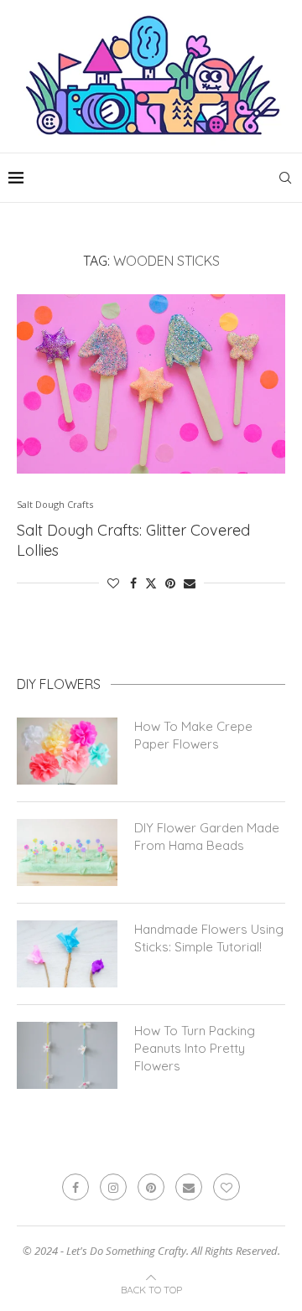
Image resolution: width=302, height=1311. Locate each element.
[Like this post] (113, 583)
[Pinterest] (151, 1187)
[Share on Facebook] (133, 583)
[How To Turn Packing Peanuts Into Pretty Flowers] (67, 1055)
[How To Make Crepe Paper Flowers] (67, 751)
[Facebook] (75, 1187)
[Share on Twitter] (151, 583)
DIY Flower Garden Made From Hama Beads (206, 836)
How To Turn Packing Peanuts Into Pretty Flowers (194, 1048)
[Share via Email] (189, 583)
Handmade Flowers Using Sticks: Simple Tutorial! (209, 938)
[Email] (188, 1187)
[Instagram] (113, 1187)
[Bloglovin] (226, 1187)
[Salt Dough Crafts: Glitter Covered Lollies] (151, 383)
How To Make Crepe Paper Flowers (193, 735)
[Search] (285, 177)
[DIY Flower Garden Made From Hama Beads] (67, 852)
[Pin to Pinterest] (170, 583)
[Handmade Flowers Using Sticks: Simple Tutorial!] (67, 953)
